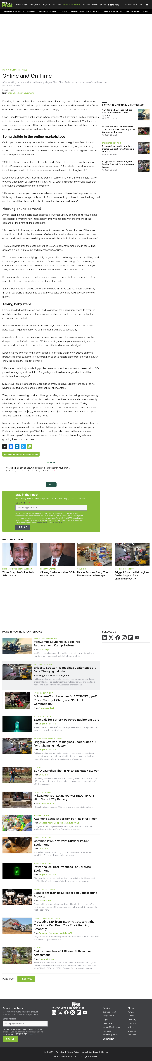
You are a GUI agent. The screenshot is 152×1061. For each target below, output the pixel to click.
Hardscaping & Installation (46, 638)
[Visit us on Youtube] (137, 637)
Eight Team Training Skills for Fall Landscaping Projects (65, 894)
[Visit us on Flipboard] (130, 637)
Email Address (22, 503)
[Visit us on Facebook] (117, 637)
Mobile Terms (41, 523)
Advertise (60, 1052)
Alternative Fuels (42, 716)
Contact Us (49, 1052)
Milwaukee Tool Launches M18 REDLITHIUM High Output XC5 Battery (64, 797)
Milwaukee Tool (46, 708)
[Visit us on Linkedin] (104, 637)
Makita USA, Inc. (46, 959)
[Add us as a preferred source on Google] (29, 446)
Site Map (104, 1052)
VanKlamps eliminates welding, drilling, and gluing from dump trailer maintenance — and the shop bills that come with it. (64, 654)
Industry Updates (48, 569)
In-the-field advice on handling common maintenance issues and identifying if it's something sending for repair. (63, 853)
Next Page (26, 979)
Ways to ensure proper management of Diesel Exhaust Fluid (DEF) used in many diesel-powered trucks (66, 938)
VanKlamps (44, 649)
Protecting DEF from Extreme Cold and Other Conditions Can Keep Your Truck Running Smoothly (65, 925)
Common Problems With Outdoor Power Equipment (61, 842)
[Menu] (147, 4)
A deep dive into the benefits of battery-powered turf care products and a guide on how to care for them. (66, 728)
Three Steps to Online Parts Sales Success (18, 574)
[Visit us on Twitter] (111, 637)
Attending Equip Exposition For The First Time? (65, 818)
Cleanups (38, 767)
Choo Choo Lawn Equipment (20, 93)
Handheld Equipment (43, 693)
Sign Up (23, 527)
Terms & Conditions (89, 1052)
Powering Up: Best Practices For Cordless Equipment (62, 868)
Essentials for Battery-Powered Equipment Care (66, 719)
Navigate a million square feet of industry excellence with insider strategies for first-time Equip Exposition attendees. (63, 827)
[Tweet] (23, 446)
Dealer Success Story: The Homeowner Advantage (92, 574)
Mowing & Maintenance (14, 70)
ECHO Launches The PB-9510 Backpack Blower (66, 770)
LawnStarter (45, 901)
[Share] (11, 446)
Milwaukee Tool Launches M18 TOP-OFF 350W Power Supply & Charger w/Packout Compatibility (118, 129)
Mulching (81, 569)
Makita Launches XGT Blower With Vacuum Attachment (63, 953)
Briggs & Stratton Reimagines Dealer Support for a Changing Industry (118, 149)
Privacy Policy (57, 523)
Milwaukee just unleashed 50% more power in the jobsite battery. (63, 807)
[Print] (4, 446)
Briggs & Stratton (47, 724)
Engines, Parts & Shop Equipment (17, 569)
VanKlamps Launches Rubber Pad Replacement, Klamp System (117, 113)
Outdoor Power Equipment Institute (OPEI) (59, 823)
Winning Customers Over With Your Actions (57, 574)
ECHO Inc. (43, 775)
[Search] (141, 4)
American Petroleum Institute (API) (55, 933)
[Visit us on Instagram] (124, 637)
